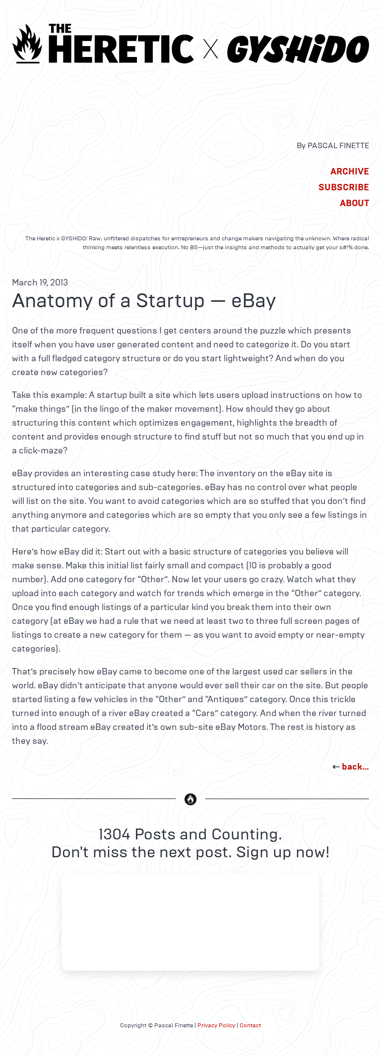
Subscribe (343, 187)
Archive (349, 171)
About (354, 203)
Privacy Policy (216, 1025)
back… (355, 766)
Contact (250, 1025)
